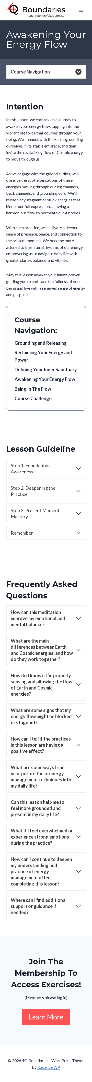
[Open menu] (81, 10)
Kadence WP (48, 1067)
